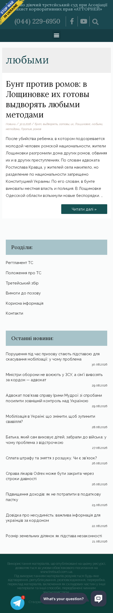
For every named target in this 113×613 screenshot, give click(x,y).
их (72, 124)
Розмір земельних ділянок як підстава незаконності (54, 536)
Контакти (14, 313)
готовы (64, 124)
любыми (97, 124)
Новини (11, 124)
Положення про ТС (23, 273)
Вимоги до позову (23, 293)
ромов (37, 129)
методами (13, 129)
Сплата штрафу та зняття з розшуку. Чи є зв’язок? (51, 458)
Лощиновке (82, 124)
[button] (56, 35)
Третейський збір (22, 283)
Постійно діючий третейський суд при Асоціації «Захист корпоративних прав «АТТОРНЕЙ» (56, 7)
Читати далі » (84, 207)
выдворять (50, 124)
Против (26, 129)
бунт (38, 124)
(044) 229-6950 (37, 21)
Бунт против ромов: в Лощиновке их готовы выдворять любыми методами (47, 99)
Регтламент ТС (19, 262)
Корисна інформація (24, 303)
